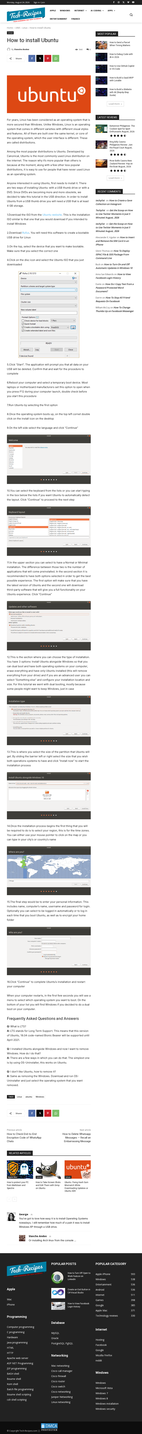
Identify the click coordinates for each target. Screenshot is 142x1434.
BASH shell (13, 1373)
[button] (131, 15)
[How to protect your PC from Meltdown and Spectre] (20, 1169)
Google (100, 1350)
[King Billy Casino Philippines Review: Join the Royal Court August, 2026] (101, 144)
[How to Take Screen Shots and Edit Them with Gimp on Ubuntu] (49, 1169)
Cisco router (58, 1381)
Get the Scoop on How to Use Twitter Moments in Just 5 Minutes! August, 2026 (114, 214)
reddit (99, 1360)
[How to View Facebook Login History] (58, 1306)
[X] (124, 3)
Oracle (55, 1338)
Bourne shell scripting (19, 1394)
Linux (24, 27)
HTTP (10, 1352)
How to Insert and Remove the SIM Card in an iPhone (115, 241)
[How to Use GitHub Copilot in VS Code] (101, 69)
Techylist (100, 210)
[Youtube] (133, 3)
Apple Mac (12, 1177)
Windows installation (107, 1403)
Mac (9, 1299)
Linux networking (60, 1402)
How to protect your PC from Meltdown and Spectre (18, 1185)
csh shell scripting (16, 1399)
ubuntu (28, 1096)
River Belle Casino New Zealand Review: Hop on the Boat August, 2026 (121, 164)
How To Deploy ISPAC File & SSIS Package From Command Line (113, 254)
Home (10, 27)
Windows (40, 1096)
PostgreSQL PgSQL (62, 1343)
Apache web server (17, 1358)
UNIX (17, 27)
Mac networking (60, 1365)
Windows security (105, 1408)
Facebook (101, 1345)
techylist (100, 200)
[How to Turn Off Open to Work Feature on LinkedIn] (58, 1278)
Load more (114, 103)
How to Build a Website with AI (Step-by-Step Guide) (121, 92)
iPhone (11, 1304)
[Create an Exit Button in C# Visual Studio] (58, 1293)
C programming (15, 1332)
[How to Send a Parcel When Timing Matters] (101, 45)
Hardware (12, 1337)
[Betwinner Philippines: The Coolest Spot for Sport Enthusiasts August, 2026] (101, 129)
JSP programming (16, 1368)
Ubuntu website (52, 214)
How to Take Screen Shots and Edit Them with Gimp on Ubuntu (48, 1185)
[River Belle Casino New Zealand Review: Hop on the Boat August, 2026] (101, 163)
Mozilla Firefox (104, 1355)
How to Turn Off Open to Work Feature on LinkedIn (79, 1276)
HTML (10, 1347)
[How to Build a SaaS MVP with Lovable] (101, 80)
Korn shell (12, 1384)
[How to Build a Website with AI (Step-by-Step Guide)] (101, 92)
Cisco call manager (61, 1371)
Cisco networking (60, 1391)
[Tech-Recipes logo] (26, 14)
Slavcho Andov (21, 49)
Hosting (100, 1339)
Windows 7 (102, 1393)
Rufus (25, 232)
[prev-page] (9, 1199)
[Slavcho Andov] (9, 49)
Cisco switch (58, 1386)
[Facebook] (114, 3)
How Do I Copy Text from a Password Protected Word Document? (115, 288)
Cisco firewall (58, 1376)
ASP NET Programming (20, 1363)
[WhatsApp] (55, 58)
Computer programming (20, 1327)
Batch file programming (20, 1389)
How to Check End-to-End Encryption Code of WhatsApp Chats (24, 1137)
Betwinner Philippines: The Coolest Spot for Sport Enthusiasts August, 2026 (122, 129)
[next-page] (14, 1199)
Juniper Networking (62, 1396)
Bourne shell (14, 1378)
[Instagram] (119, 3)
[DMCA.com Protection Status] (49, 1430)
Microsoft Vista (104, 1388)
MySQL (55, 1333)
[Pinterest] (47, 58)
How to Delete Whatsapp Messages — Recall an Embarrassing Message (77, 1137)
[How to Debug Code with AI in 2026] (101, 57)
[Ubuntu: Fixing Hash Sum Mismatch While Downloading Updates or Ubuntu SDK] (78, 1169)
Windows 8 (102, 1398)
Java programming (17, 1342)
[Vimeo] (128, 3)
